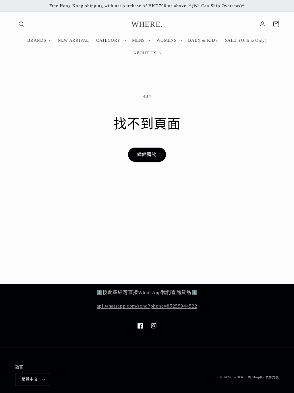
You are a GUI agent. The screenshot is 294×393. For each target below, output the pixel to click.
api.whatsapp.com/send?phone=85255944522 (147, 306)
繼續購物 (147, 154)
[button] (21, 24)
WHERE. (240, 377)
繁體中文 (30, 379)
